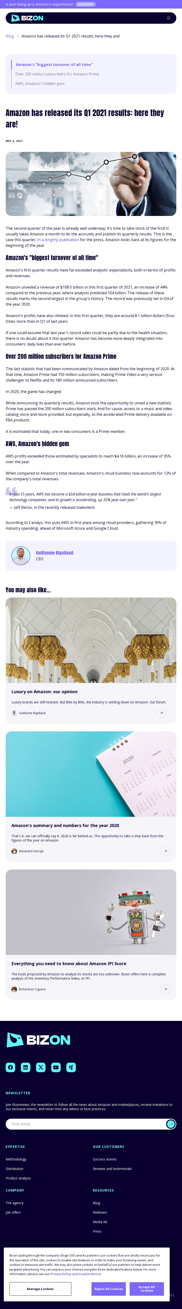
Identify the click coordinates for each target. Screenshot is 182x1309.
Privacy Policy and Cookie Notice (75, 1274)
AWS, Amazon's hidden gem (39, 83)
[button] (161, 713)
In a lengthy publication (58, 239)
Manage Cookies (40, 1289)
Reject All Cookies (109, 1289)
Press (97, 1231)
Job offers (13, 1212)
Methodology (16, 1159)
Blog (10, 36)
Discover (85, 4)
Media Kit (100, 1222)
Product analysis (18, 1178)
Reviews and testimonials (112, 1168)
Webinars (100, 1212)
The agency (14, 1203)
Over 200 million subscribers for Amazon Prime (57, 74)
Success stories (105, 1159)
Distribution (14, 1168)
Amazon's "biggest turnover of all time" (54, 64)
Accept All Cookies (147, 1289)
